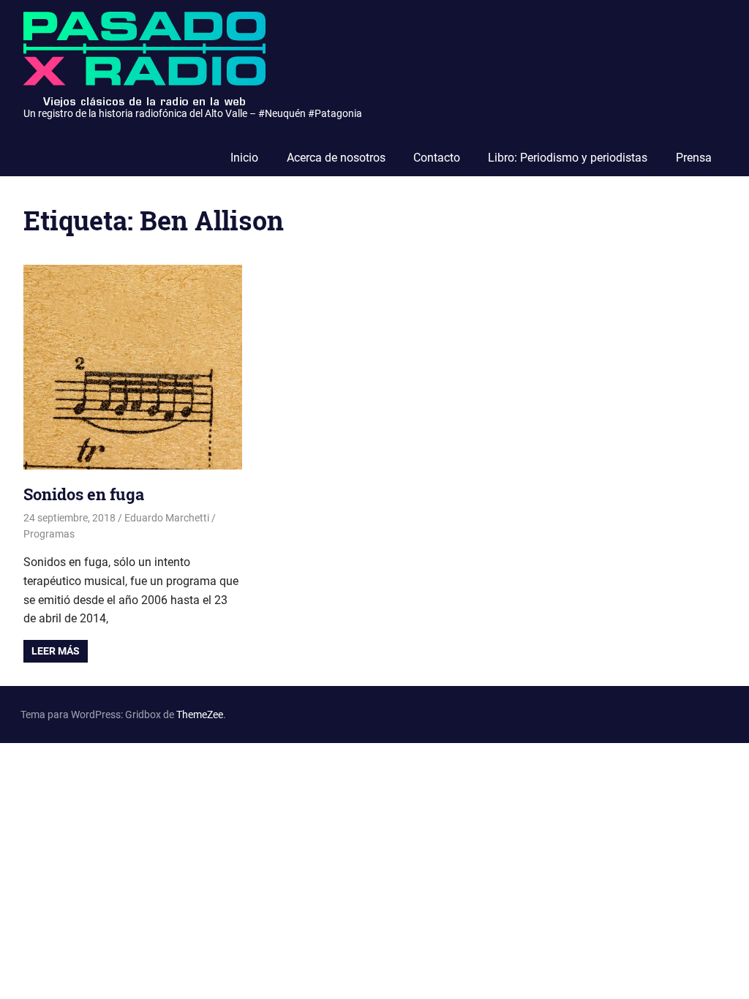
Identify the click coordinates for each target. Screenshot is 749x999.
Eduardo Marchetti (166, 518)
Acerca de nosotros (336, 158)
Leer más (55, 651)
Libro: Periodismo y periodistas (567, 158)
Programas (49, 534)
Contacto (436, 158)
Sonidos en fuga (83, 494)
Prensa (694, 158)
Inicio (244, 158)
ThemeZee (199, 714)
